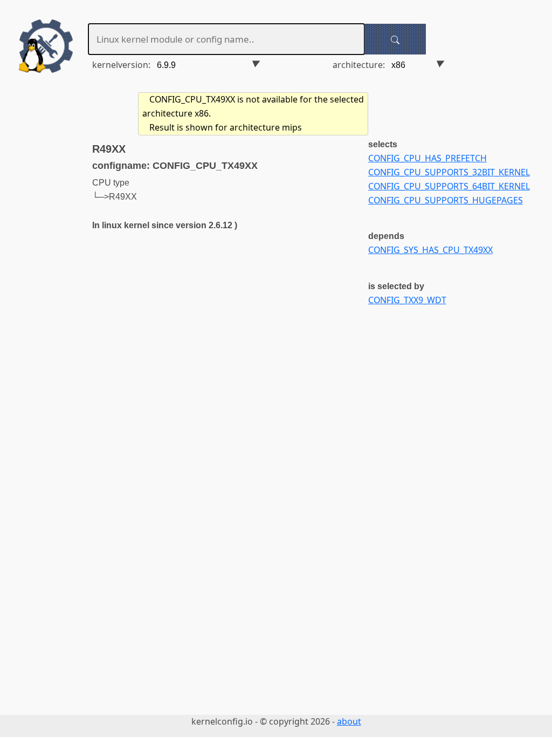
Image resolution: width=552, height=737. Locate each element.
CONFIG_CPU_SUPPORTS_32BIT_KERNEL (449, 172)
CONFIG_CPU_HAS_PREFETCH (427, 158)
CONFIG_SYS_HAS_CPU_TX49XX (430, 250)
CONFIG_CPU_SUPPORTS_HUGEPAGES (445, 200)
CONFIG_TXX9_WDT (407, 300)
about (349, 721)
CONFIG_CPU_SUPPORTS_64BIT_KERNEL (449, 186)
